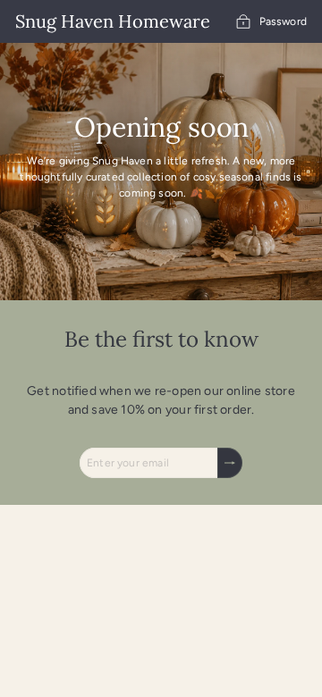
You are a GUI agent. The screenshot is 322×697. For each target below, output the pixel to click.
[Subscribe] (229, 463)
